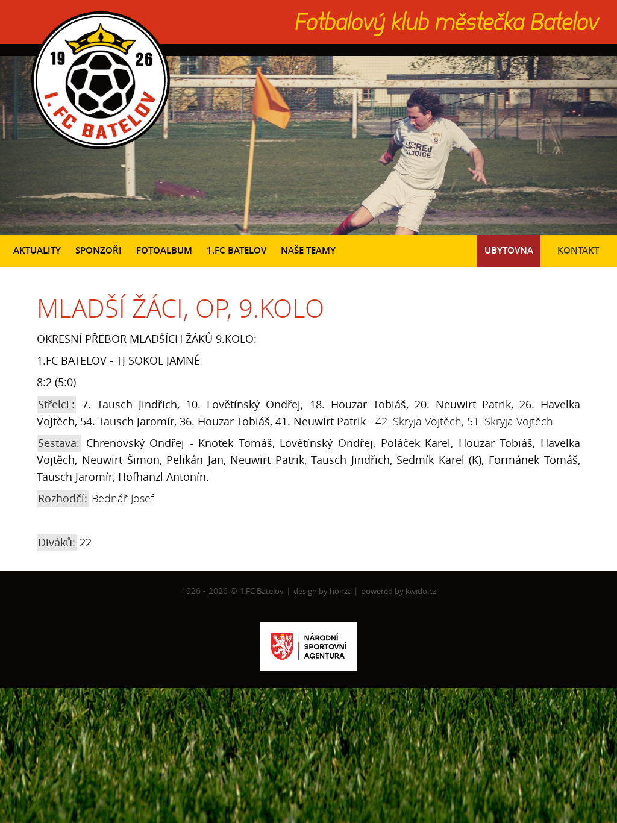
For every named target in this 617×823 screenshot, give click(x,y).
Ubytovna (508, 250)
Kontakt (578, 250)
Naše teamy (308, 250)
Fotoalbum (164, 250)
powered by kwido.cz (398, 591)
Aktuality (37, 250)
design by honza (323, 591)
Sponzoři (98, 250)
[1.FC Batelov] (99, 151)
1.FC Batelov (236, 250)
